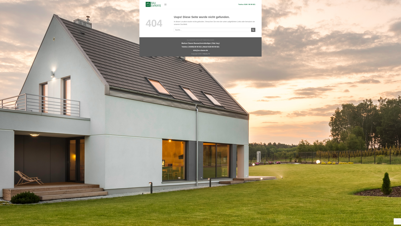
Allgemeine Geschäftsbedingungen (200, 40)
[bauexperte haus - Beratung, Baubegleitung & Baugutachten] (153, 4)
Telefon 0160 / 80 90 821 (246, 4)
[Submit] (253, 30)
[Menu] (165, 4)
